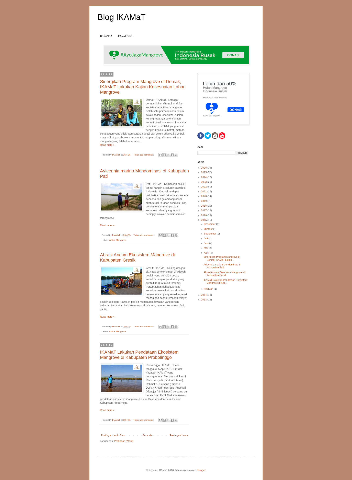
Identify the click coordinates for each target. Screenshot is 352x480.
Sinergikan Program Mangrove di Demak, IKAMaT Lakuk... (222, 258)
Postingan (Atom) (123, 441)
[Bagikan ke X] (168, 155)
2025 (204, 172)
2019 (204, 201)
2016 (204, 215)
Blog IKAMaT (121, 17)
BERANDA (106, 36)
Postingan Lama (179, 435)
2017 (204, 210)
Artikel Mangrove (117, 240)
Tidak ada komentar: (143, 154)
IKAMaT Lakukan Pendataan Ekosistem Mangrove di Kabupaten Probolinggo (139, 355)
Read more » (107, 145)
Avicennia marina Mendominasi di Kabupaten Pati (222, 266)
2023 (204, 182)
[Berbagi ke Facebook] (172, 155)
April (207, 252)
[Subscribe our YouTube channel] (222, 138)
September (210, 233)
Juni (206, 243)
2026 (204, 167)
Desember (210, 224)
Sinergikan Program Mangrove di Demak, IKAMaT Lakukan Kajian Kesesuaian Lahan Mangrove (143, 87)
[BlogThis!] (164, 155)
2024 (204, 177)
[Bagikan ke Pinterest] (176, 155)
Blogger (201, 470)
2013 (204, 299)
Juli (206, 238)
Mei (206, 248)
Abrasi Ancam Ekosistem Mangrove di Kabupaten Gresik (224, 274)
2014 (204, 295)
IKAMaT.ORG (125, 36)
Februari (209, 288)
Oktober (208, 229)
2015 (204, 220)
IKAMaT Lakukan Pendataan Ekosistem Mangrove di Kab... (225, 281)
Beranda (147, 435)
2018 (204, 205)
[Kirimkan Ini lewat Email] (160, 155)
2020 (204, 196)
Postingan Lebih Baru (113, 435)
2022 (204, 186)
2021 (204, 191)
